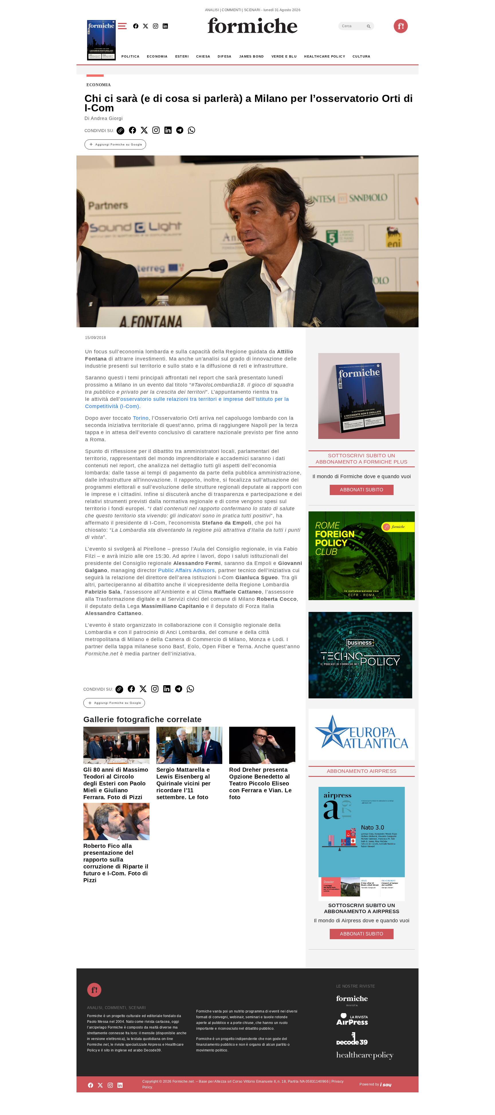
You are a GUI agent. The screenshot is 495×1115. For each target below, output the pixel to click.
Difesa (224, 56)
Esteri (182, 56)
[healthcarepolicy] (367, 1056)
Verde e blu (284, 56)
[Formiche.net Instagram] (155, 26)
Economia (157, 56)
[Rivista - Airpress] (367, 1019)
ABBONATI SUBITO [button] (361, 489)
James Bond (251, 56)
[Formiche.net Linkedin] (165, 26)
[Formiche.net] (401, 26)
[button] (123, 40)
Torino (140, 418)
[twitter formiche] (100, 1085)
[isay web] (386, 1084)
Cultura (362, 56)
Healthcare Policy (324, 56)
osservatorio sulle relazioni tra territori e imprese (181, 399)
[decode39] (367, 1038)
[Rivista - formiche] (367, 1001)
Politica (130, 56)
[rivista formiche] (362, 844)
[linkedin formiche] (120, 1085)
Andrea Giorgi (107, 118)
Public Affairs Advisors (186, 570)
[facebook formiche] (90, 1085)
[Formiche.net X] (145, 26)
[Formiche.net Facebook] (136, 26)
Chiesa (203, 56)
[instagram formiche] (110, 1085)
